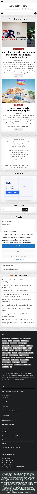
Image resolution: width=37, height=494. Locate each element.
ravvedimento (5, 360)
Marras (5, 406)
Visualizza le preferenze (18, 256)
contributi (13, 343)
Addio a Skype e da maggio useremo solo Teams (18, 319)
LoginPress (6, 428)
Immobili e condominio (10, 228)
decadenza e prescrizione (17, 346)
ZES (11, 367)
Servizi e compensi (8, 440)
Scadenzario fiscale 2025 (10, 436)
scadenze (23, 362)
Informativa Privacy (18, 259)
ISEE (3, 355)
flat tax (11, 350)
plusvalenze (29, 357)
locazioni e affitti (24, 355)
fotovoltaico (26, 350)
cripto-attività (22, 343)
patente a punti (20, 357)
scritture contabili (7, 364)
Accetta (18, 246)
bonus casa (16, 341)
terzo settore (27, 364)
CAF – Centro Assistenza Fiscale (13, 391)
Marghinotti (7, 402)
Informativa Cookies (9, 420)
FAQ (7, 350)
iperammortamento (28, 353)
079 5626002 (6, 463)
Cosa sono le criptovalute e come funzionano (17, 305)
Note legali (5, 432)
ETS (3, 350)
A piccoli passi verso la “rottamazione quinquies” (18, 109)
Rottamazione (15, 362)
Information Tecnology (19, 275)
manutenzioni (5, 357)
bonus (10, 341)
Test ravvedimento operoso (11, 447)
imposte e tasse (6, 353)
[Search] (35, 13)
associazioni (27, 338)
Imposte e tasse (18, 49)
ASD (21, 338)
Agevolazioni (18, 105)
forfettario (18, 350)
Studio (25, 167)
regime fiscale (15, 360)
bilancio (4, 341)
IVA (6, 355)
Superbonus (18, 364)
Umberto (6, 415)
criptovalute (5, 346)
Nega (18, 251)
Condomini (5, 395)
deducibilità (29, 346)
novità (13, 357)
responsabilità (24, 360)
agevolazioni (15, 338)
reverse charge (6, 362)
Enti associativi (7, 224)
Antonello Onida (18, 5)
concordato (5, 343)
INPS (20, 353)
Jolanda (5, 397)
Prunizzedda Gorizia (10, 411)
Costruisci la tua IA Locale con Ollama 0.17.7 (16, 291)
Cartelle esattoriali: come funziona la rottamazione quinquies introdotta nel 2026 (18, 55)
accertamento (6, 338)
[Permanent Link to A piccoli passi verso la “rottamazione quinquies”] (18, 91)
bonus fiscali (24, 341)
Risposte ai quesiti (9, 265)
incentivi (14, 353)
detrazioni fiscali (7, 348)
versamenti (5, 367)
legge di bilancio (13, 355)
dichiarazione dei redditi (19, 348)
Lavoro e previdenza (9, 231)
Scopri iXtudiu (12, 192)
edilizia (30, 348)
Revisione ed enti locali (10, 269)
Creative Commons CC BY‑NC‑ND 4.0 (14, 380)
